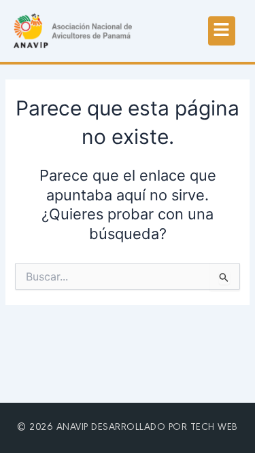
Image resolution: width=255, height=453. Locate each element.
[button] (221, 31)
